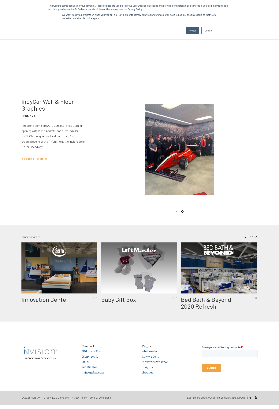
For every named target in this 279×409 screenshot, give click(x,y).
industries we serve (155, 362)
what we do (149, 351)
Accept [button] (192, 30)
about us (147, 372)
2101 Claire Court (93, 351)
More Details (69, 264)
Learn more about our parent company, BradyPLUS (216, 397)
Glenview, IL (90, 357)
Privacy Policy (79, 397)
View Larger (49, 264)
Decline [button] (209, 30)
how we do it (150, 357)
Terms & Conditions (99, 397)
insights (147, 367)
